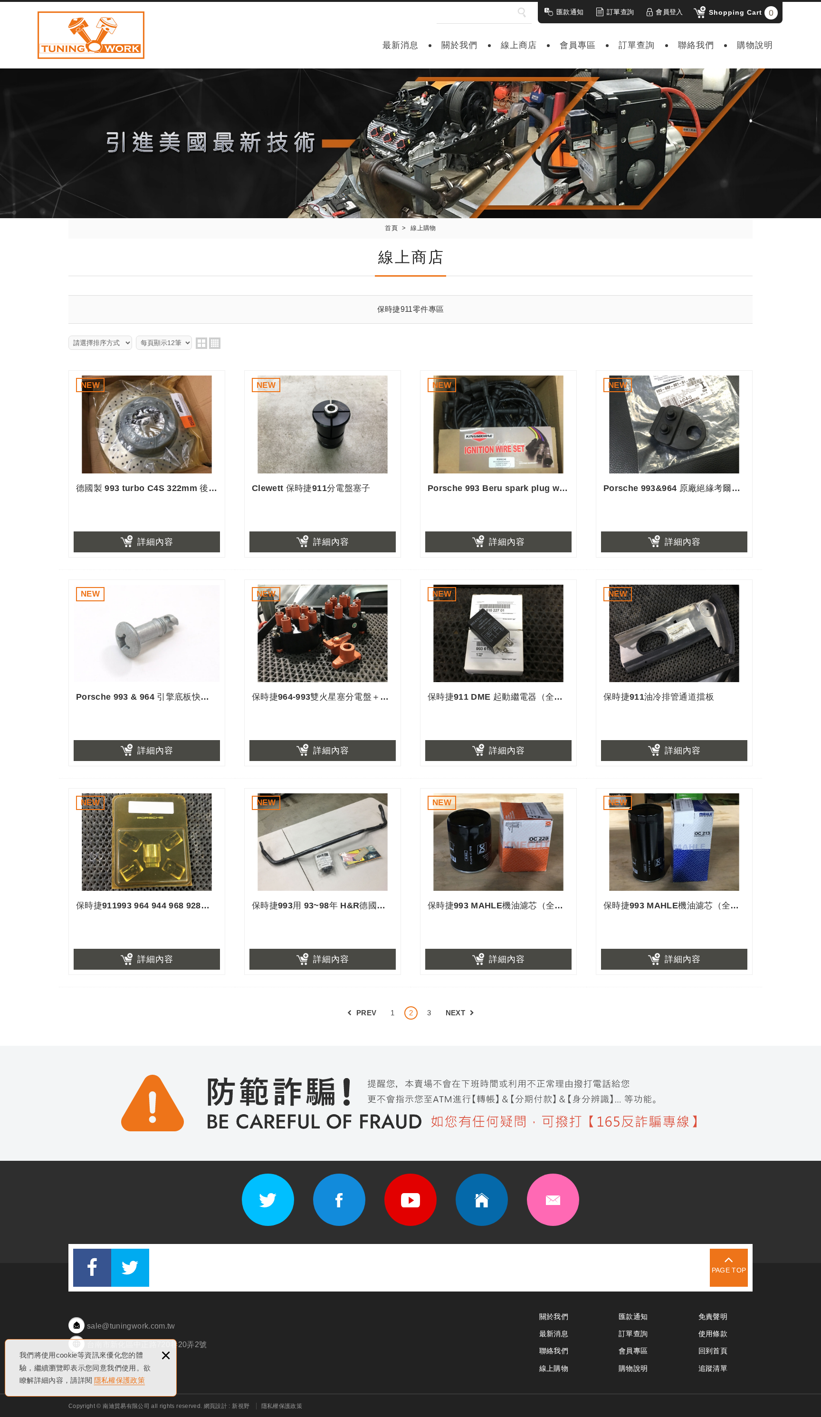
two (201, 343)
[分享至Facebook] (92, 1268)
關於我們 (459, 45)
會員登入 (669, 12)
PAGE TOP (729, 1270)
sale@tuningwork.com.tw (131, 1326)
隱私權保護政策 (119, 1380)
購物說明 (755, 45)
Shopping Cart (741, 13)
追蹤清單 (712, 1368)
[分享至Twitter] (130, 1268)
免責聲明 (712, 1316)
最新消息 (400, 45)
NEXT (455, 1013)
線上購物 (553, 1368)
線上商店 (519, 45)
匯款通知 (569, 12)
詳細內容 (155, 542)
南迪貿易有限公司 (91, 35)
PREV (366, 1013)
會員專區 (578, 45)
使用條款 (712, 1334)
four (214, 343)
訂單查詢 (620, 12)
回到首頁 (712, 1351)
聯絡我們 (696, 45)
